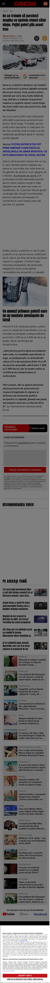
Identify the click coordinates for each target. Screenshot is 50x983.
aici (3, 950)
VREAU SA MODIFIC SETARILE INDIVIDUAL (25, 979)
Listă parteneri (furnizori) (9, 971)
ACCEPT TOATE (25, 976)
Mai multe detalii (23, 940)
